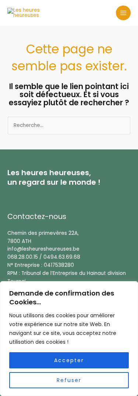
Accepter (69, 360)
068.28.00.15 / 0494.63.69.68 (43, 257)
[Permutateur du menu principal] (123, 13)
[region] (69, 338)
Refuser (69, 380)
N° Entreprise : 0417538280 (40, 265)
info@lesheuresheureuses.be (43, 248)
